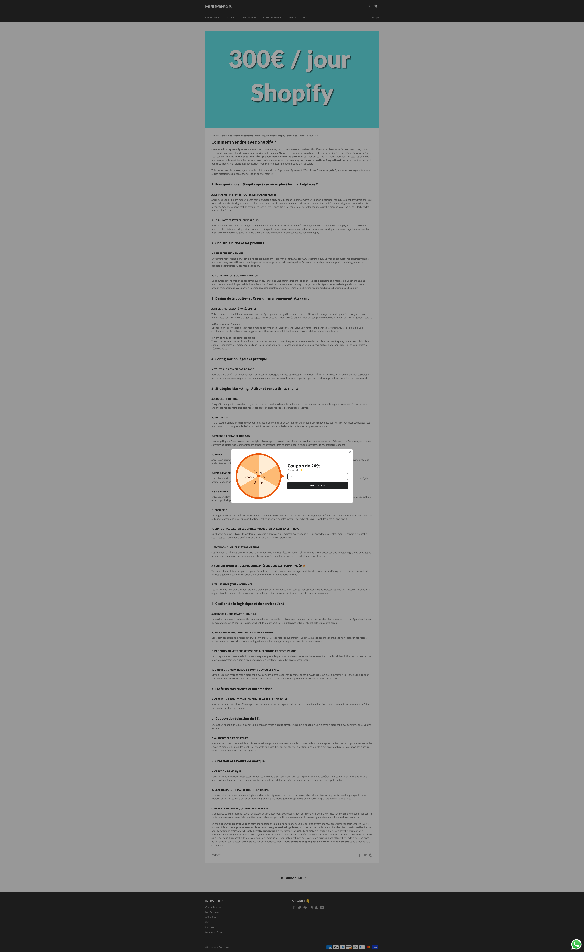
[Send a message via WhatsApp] (576, 944)
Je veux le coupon (318, 485)
